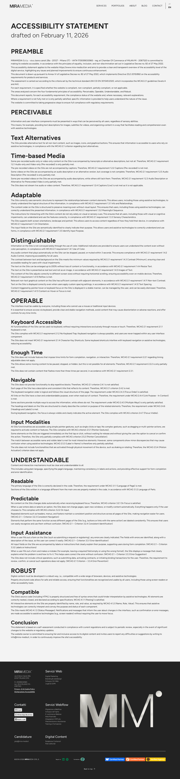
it (170, 4)
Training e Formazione (53, 724)
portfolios (117, 5)
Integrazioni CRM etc (53, 719)
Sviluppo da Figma (52, 712)
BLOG (144, 5)
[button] (90, 769)
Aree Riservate (50, 717)
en (169, 7)
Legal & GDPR (50, 684)
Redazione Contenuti (53, 741)
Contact (157, 5)
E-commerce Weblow (53, 714)
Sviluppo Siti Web (52, 681)
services (101, 5)
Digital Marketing (51, 676)
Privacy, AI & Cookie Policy (24, 689)
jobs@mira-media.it (21, 741)
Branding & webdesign (53, 679)
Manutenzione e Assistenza (55, 721)
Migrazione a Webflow (53, 709)
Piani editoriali (50, 744)
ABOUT (133, 5)
